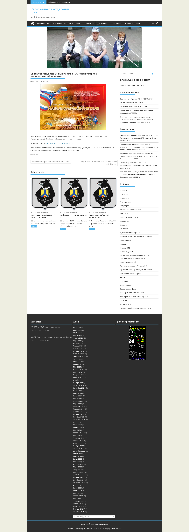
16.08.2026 (94, 212)
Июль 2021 (77, 488)
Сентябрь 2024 (79, 388)
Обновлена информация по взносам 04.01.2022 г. (51, 162)
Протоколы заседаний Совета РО (133, 266)
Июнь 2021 (77, 490)
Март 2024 (77, 404)
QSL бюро (124, 194)
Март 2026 (77, 340)
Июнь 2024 (77, 396)
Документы (89, 24)
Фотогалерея (74, 24)
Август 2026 (78, 327)
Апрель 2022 (78, 464)
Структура (128, 24)
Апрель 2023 (78, 433)
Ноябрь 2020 (78, 509)
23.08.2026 (36, 212)
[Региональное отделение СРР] (33, 23)
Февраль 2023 (79, 438)
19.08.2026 (65, 212)
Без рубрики (125, 206)
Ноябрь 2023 (78, 414)
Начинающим (59, 24)
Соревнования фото (128, 289)
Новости (35, 155)
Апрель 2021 (78, 496)
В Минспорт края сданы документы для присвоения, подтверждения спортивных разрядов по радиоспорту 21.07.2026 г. (136, 119)
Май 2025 (77, 367)
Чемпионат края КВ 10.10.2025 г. (133, 85)
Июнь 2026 (77, 333)
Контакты (140, 24)
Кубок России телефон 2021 (131, 232)
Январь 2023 (78, 440)
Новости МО (125, 248)
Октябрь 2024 (78, 385)
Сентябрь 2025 (79, 356)
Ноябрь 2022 (78, 446)
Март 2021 (77, 498)
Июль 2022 (77, 456)
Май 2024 (77, 398)
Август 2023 (78, 422)
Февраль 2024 (79, 406)
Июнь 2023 (77, 427)
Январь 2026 (78, 346)
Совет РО (124, 281)
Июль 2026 (77, 330)
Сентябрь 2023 (79, 419)
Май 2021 (77, 493)
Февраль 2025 (79, 375)
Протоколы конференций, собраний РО (136, 270)
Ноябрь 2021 (78, 477)
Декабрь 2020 (78, 506)
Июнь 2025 (77, 364)
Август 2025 (78, 359)
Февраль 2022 (79, 469)
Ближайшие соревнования (130, 209)
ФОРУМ (151, 24)
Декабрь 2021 (78, 475)
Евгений (45, 82)
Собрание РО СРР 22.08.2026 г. (132, 103)
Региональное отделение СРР (50, 11)
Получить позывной (128, 262)
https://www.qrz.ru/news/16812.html (59, 143)
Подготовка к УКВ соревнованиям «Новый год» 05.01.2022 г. (99, 163)
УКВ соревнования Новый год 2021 (134, 296)
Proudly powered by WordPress (80, 528)
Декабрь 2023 (78, 411)
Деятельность (103, 24)
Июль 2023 (77, 425)
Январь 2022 (78, 472)
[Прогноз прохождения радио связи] (137, 359)
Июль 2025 (77, 362)
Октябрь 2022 (78, 448)
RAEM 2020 (124, 198)
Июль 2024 (77, 393)
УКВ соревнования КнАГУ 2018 (132, 293)
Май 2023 (77, 430)
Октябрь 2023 (78, 417)
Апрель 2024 (78, 401)
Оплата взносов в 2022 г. (135, 150)
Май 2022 (77, 461)
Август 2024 (78, 390)
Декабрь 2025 (78, 348)
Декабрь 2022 (78, 443)
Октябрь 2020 (78, 511)
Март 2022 (77, 467)
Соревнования (43, 24)
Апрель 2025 (78, 369)
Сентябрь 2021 (79, 482)
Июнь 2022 (77, 459)
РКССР (122, 277)
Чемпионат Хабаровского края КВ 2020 (135, 308)
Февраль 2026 (79, 343)
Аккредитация (125, 202)
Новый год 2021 (126, 252)
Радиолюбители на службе (130, 273)
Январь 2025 (78, 377)
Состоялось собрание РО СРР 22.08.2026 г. (137, 99)
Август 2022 (78, 454)
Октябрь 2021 (78, 480)
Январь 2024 (78, 409)
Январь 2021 (78, 504)
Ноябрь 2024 (78, 383)
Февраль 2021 (79, 501)
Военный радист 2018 (129, 217)
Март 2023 (77, 435)
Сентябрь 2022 (79, 451)
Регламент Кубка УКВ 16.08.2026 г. (61, 2)
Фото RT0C (124, 300)
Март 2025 (77, 372)
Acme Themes (116, 528)
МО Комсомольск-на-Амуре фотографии (136, 236)
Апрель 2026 (78, 338)
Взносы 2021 (125, 213)
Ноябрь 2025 (78, 351)
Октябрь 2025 (78, 354)
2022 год (123, 190)
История (117, 24)
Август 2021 (78, 485)
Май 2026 (77, 335)
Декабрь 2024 (78, 380)
